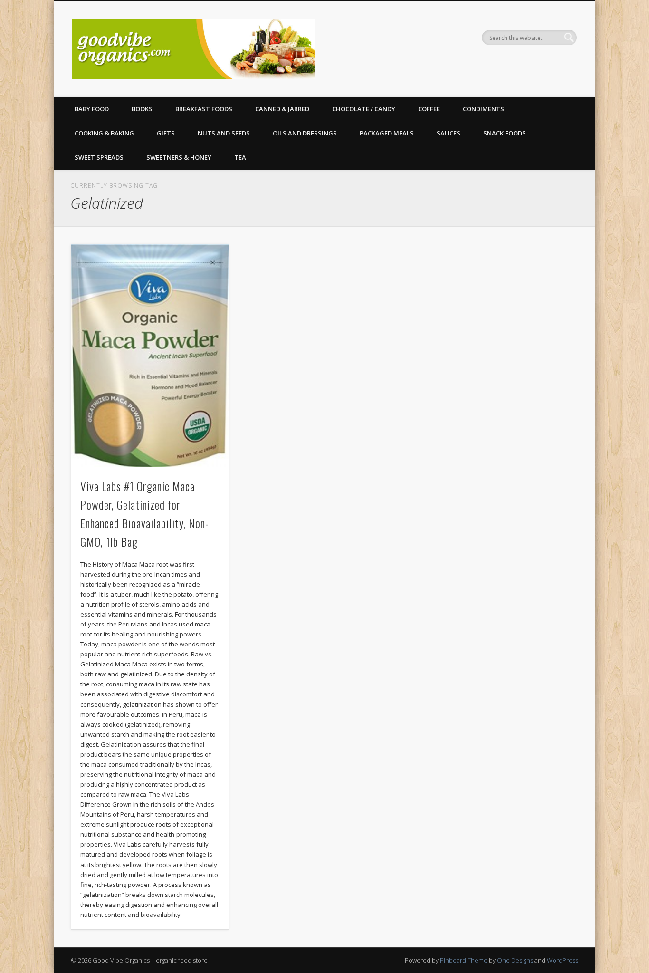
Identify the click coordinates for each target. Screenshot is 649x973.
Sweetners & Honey (178, 157)
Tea (240, 157)
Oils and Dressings (305, 133)
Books (142, 109)
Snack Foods (504, 133)
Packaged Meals (387, 133)
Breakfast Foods (203, 109)
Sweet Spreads (99, 157)
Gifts (166, 133)
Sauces (448, 133)
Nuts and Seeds (224, 133)
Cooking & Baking (104, 133)
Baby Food (92, 109)
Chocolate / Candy (363, 109)
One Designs (515, 960)
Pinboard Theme (463, 960)
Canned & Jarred (282, 109)
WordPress (562, 960)
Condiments (483, 109)
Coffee (429, 109)
